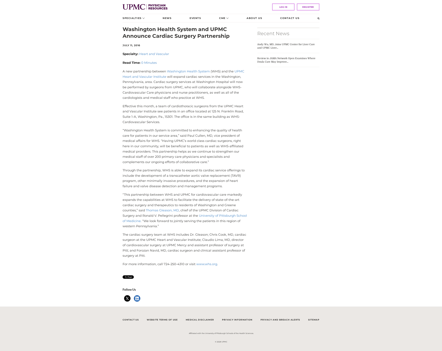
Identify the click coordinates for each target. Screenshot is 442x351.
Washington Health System (188, 71)
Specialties (132, 18)
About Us (254, 18)
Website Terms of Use (162, 319)
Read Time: (132, 63)
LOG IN (283, 7)
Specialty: (131, 54)
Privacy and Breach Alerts (280, 319)
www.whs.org (206, 264)
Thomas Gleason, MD (162, 210)
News (167, 18)
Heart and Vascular (154, 54)
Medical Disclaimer (200, 319)
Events (195, 18)
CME (222, 18)
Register (308, 7)
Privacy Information (237, 319)
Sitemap (313, 319)
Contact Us (289, 18)
